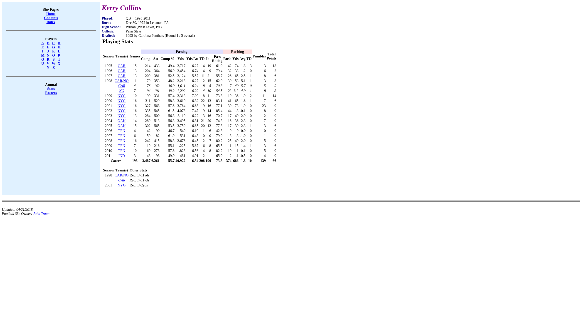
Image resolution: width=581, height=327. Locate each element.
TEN (121, 131)
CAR (122, 66)
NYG (122, 96)
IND (121, 156)
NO (126, 81)
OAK (122, 121)
